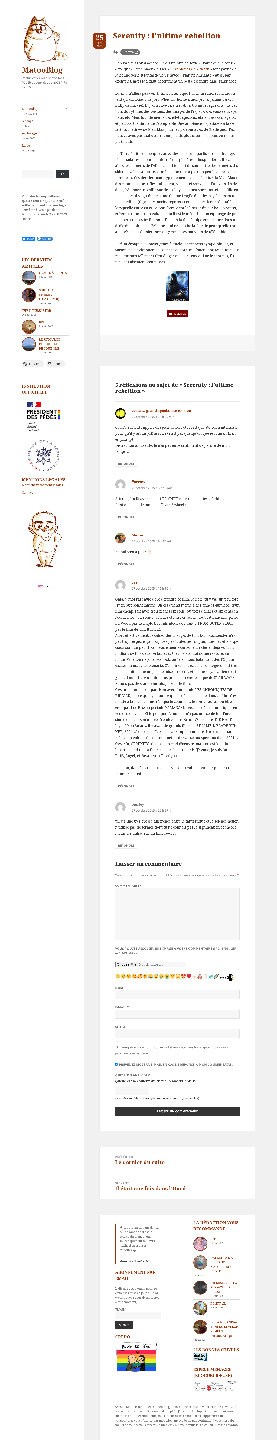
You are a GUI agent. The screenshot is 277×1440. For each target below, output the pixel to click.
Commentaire (128, 886)
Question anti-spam (133, 1075)
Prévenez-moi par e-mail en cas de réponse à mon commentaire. (176, 1064)
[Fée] (200, 1244)
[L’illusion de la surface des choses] (200, 1288)
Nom (120, 988)
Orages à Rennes (53, 273)
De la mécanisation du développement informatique (224, 1329)
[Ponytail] (200, 1308)
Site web (122, 1027)
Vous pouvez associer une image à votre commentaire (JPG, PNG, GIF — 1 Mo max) (175, 951)
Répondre (126, 464)
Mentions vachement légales (42, 485)
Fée (213, 1239)
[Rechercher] (62, 174)
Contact (27, 492)
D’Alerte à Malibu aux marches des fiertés (222, 1264)
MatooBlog (42, 69)
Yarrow (138, 481)
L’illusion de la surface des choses (223, 1287)
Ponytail (218, 1303)
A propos (28, 123)
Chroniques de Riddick (189, 69)
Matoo (137, 535)
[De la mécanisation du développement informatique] (200, 1327)
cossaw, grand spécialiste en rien (161, 410)
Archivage (29, 135)
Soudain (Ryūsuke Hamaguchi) (49, 294)
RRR (42, 322)
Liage (28, 147)
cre (135, 582)
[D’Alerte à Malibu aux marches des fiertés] (200, 1262)
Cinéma (128, 52)
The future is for (36, 311)
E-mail (122, 1007)
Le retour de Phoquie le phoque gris (49, 344)
